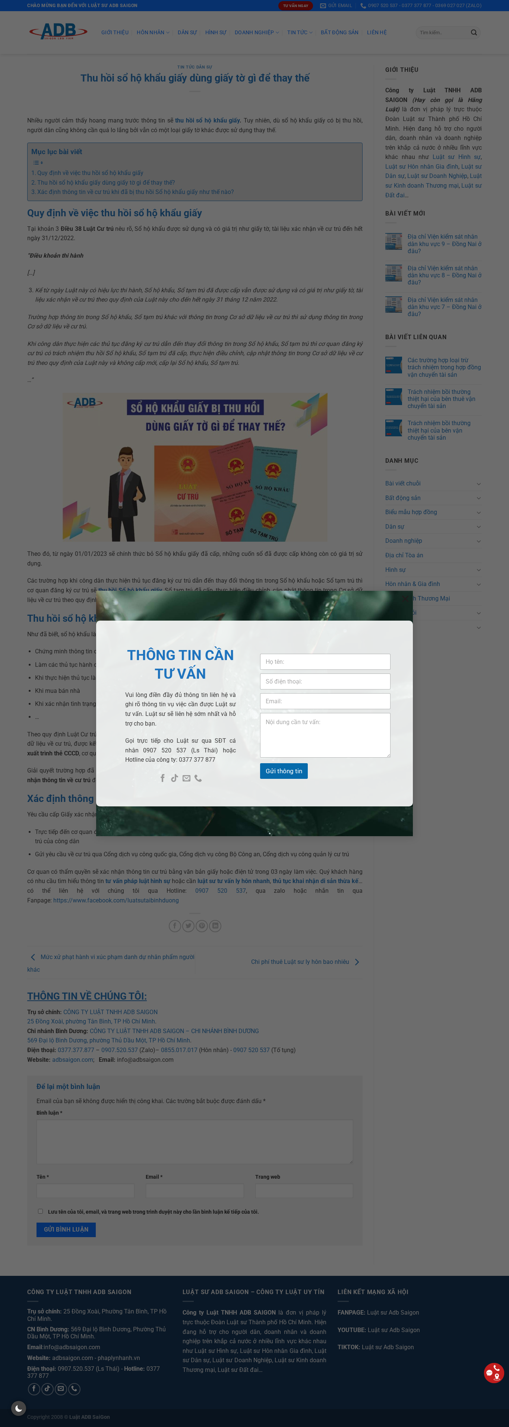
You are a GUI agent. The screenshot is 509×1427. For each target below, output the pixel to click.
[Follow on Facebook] (163, 778)
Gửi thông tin (284, 771)
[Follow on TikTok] (174, 778)
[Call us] (198, 778)
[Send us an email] (186, 778)
